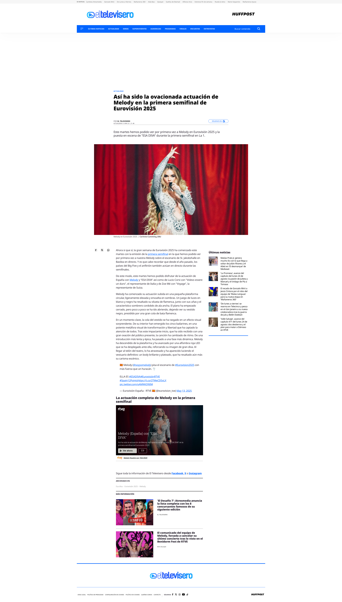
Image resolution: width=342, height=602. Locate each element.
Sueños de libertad (173, 2)
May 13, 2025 (184, 390)
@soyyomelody (142, 365)
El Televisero (123, 121)
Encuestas (195, 29)
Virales (183, 29)
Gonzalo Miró (109, 2)
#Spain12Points (129, 380)
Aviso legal (82, 595)
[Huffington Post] (243, 14)
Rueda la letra (220, 2)
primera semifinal (158, 254)
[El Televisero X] (176, 594)
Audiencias (155, 29)
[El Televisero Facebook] (172, 594)
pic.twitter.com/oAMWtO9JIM (136, 384)
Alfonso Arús (187, 2)
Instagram (195, 473)
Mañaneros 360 (140, 2)
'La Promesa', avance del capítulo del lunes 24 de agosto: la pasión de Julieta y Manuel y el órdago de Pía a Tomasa (234, 279)
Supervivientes (139, 29)
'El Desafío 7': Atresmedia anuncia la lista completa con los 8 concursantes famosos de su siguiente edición (179, 505)
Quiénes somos (146, 595)
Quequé (160, 2)
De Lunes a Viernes (124, 2)
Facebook (177, 473)
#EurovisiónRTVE (150, 376)
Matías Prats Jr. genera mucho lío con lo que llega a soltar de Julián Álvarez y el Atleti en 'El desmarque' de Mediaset (234, 263)
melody (142, 486)
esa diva (119, 486)
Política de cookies (133, 595)
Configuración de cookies (114, 595)
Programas (170, 29)
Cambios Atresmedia (94, 2)
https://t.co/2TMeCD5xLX (152, 380)
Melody (134, 280)
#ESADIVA (135, 376)
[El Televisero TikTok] (187, 595)
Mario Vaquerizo (234, 2)
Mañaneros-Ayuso (249, 2)
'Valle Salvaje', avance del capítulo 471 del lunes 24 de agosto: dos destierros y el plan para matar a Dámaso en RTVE (234, 324)
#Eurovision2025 (184, 365)
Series (126, 29)
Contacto (157, 595)
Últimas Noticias (96, 29)
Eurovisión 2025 (131, 486)
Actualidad (113, 29)
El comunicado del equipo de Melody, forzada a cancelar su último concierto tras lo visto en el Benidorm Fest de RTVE (180, 537)
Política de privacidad (95, 595)
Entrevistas (209, 29)
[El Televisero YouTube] (183, 594)
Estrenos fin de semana (204, 2)
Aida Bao (151, 2)
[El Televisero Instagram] (179, 595)
